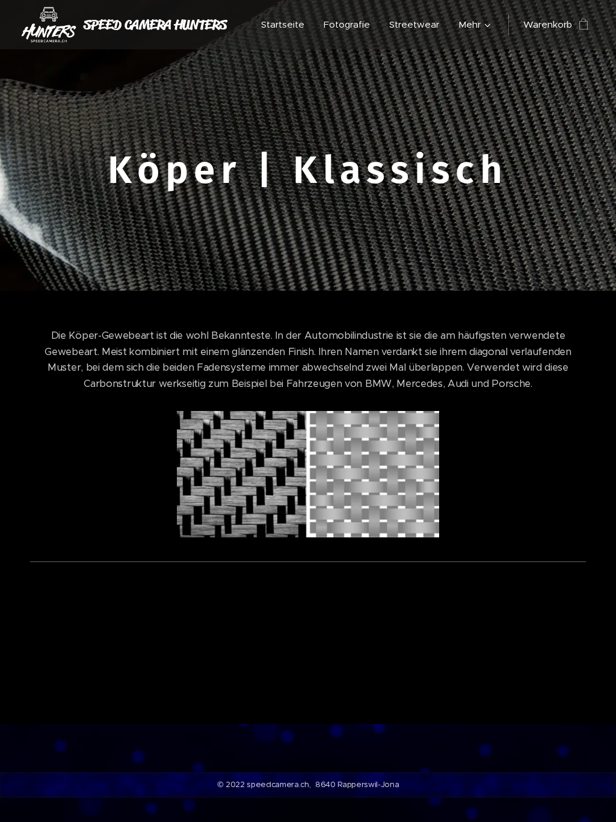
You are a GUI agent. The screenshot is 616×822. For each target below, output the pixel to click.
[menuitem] (286, 25)
